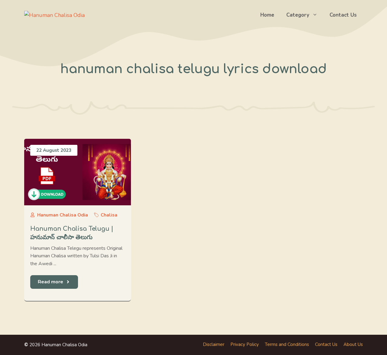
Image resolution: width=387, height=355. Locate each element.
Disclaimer (213, 344)
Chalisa (109, 215)
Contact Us (343, 14)
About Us (353, 344)
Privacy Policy (244, 344)
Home (267, 14)
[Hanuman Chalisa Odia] (54, 14)
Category (297, 14)
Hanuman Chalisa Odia (62, 215)
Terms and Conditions (287, 344)
